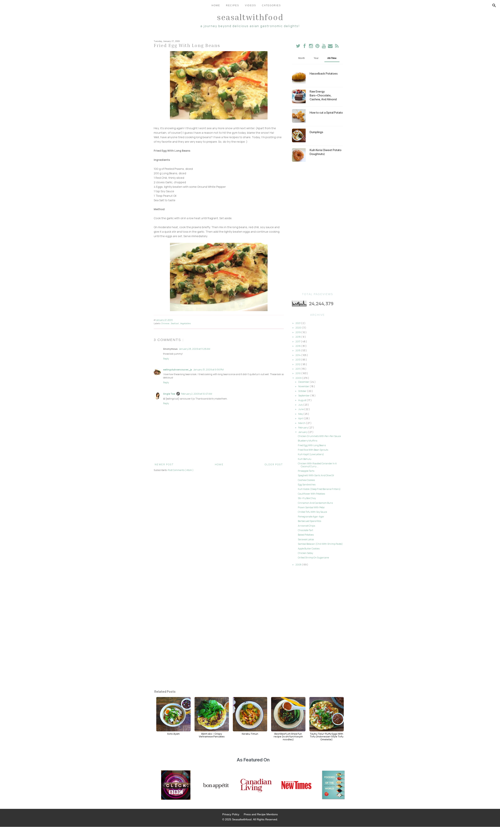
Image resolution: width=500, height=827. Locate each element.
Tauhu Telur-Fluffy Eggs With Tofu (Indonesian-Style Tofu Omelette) (326, 736)
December (304, 382)
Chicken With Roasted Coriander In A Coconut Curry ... (317, 465)
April (301, 418)
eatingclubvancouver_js (177, 369)
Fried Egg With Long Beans (312, 445)
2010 (298, 373)
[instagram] (311, 46)
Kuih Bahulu (304, 459)
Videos (250, 5)
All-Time (332, 58)
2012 (298, 364)
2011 (298, 368)
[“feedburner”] (337, 46)
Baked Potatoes (306, 534)
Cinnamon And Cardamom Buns (315, 503)
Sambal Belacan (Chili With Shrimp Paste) (320, 544)
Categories (271, 5)
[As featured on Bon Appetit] (215, 785)
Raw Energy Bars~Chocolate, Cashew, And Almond (323, 95)
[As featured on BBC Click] (175, 785)
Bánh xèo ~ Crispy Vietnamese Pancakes (212, 735)
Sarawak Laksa (306, 539)
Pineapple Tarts (306, 471)
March (302, 423)
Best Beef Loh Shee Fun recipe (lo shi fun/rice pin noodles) (288, 736)
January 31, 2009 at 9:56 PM (208, 369)
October (302, 391)
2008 (299, 564)
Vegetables (185, 323)
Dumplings (316, 132)
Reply (166, 358)
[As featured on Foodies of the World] (333, 785)
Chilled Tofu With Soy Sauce (312, 512)
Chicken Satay (305, 553)
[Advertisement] (317, 227)
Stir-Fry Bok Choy (307, 498)
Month (301, 58)
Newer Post (164, 464)
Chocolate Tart (305, 530)
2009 (299, 378)
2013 (298, 359)
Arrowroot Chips (306, 525)
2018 (298, 336)
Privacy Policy (230, 814)
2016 (298, 346)
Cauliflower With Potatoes (311, 493)
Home (216, 5)
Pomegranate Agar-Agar (311, 516)
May (300, 414)
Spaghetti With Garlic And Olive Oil (316, 475)
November (304, 386)
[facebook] (305, 46)
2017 (298, 341)
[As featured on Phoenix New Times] (296, 785)
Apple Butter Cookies (309, 548)
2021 (298, 323)
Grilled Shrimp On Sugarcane (313, 557)
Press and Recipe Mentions (261, 814)
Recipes (232, 5)
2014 (298, 355)
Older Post (274, 464)
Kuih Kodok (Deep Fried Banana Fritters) (319, 489)
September (304, 395)
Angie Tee (169, 393)
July (300, 404)
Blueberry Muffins (307, 440)
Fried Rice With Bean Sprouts (313, 449)
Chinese (165, 323)
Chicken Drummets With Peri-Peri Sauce (319, 436)
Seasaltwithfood (250, 17)
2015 (298, 350)
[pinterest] (317, 46)
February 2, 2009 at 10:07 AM (196, 393)
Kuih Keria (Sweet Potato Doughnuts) (325, 152)
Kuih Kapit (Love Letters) (311, 454)
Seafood (175, 323)
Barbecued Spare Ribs (309, 521)
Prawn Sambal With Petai (311, 507)
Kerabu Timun (250, 733)
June (301, 409)
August (302, 400)
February (303, 427)
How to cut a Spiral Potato (326, 112)
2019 (298, 332)
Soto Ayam (173, 733)
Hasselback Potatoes (324, 73)
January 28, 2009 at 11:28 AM (194, 349)
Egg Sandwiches (306, 484)
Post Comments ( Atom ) (181, 470)
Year (316, 58)
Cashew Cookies (306, 480)
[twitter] (298, 46)
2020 (299, 327)
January (303, 432)
